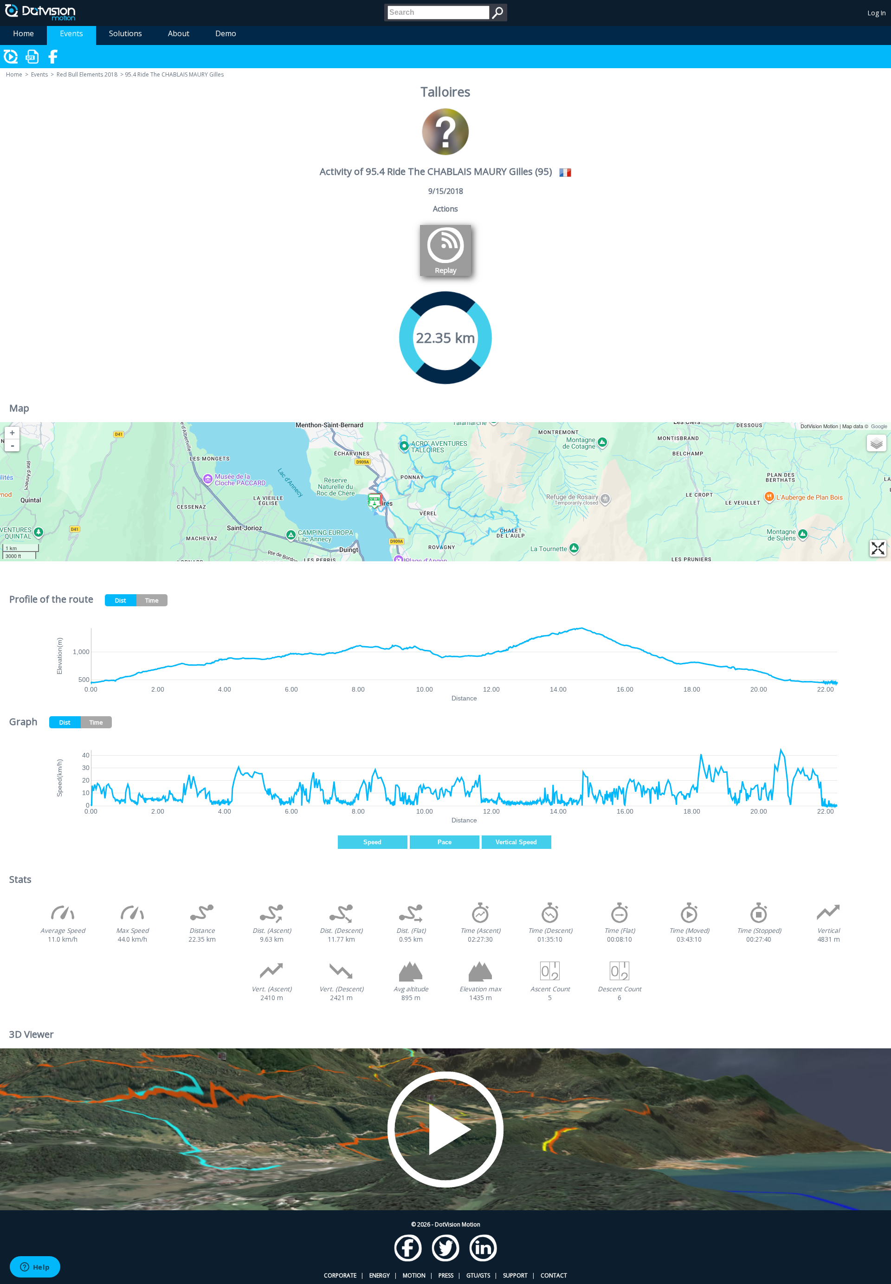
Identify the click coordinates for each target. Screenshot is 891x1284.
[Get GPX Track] (32, 57)
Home (23, 33)
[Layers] (876, 443)
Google (879, 426)
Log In (877, 12)
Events (71, 33)
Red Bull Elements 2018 (87, 74)
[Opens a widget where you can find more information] (34, 1267)
